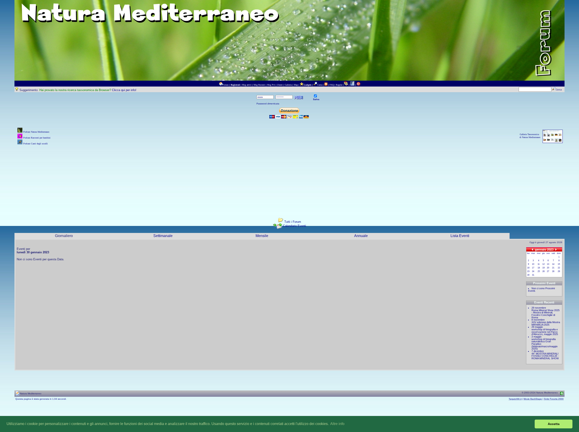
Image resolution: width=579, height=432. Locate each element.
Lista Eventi (460, 236)
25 (539, 271)
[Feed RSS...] (325, 85)
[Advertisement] (289, 177)
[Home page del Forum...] (221, 85)
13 (548, 264)
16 (528, 268)
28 (553, 271)
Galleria (288, 85)
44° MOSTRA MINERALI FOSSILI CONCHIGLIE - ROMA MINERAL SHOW (545, 356)
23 (528, 271)
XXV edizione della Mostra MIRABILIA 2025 (546, 323)
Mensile (262, 236)
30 (528, 275)
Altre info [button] (337, 424)
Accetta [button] (554, 424)
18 (539, 268)
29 (559, 271)
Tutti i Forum (292, 221)
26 (543, 271)
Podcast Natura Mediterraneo (36, 132)
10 (533, 264)
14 (553, 264)
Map (296, 85)
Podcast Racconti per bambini (36, 137)
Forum (226, 85)
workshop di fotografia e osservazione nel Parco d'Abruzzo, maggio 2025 (545, 332)
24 (533, 271)
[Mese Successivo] (556, 249)
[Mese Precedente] (532, 249)
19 (543, 268)
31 (533, 275)
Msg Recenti (259, 85)
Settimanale (163, 236)
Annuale (361, 236)
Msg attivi (247, 85)
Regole (339, 85)
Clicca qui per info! (124, 90)
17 (533, 268)
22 (559, 268)
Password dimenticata (267, 103)
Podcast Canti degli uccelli (35, 143)
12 (543, 264)
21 (553, 268)
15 (559, 264)
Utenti (280, 85)
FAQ (332, 85)
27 (548, 271)
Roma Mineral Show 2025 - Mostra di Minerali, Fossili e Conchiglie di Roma (546, 314)
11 (539, 264)
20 (548, 268)
